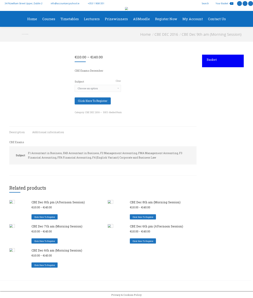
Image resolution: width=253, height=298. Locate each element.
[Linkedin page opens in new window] (250, 3)
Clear (118, 80)
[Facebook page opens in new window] (245, 3)
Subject (79, 81)
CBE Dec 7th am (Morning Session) (56, 226)
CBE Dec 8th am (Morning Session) (155, 202)
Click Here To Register (92, 101)
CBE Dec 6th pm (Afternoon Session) (156, 226)
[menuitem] (32, 19)
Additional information (48, 132)
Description (17, 132)
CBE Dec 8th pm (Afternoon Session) (58, 202)
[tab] (17, 130)
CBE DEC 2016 (92, 112)
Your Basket (224, 3)
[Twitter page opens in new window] (239, 3)
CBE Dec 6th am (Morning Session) (56, 250)
